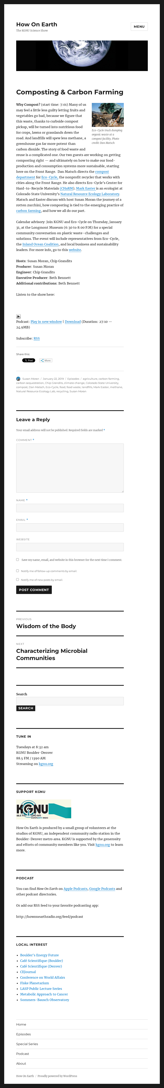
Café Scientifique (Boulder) (41, 961)
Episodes (73, 378)
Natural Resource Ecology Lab (35, 391)
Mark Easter (86, 188)
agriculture (90, 378)
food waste (74, 387)
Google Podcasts (102, 889)
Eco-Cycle (52, 387)
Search (21, 694)
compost (22, 387)
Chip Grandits (54, 382)
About (21, 1063)
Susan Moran (30, 378)
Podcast (22, 1054)
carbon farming (28, 211)
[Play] (70, 316)
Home (21, 1024)
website (75, 250)
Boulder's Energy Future (39, 955)
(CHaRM (66, 188)
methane (116, 387)
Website (23, 539)
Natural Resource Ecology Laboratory (89, 194)
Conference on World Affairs (42, 977)
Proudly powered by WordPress (57, 1076)
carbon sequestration (30, 382)
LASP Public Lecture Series (41, 989)
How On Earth (36, 24)
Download (73, 322)
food (62, 387)
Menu (139, 27)
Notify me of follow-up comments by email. (49, 571)
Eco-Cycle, (49, 177)
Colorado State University (102, 382)
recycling (62, 391)
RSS (37, 338)
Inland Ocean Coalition (40, 244)
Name (22, 500)
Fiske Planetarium (34, 983)
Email (22, 520)
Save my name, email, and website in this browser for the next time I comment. (72, 560)
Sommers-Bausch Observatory (44, 1000)
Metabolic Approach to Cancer (44, 994)
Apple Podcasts (75, 889)
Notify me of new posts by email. (42, 579)
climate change (74, 382)
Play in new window (46, 322)
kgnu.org (46, 764)
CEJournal (28, 972)
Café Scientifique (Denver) (41, 966)
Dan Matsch (36, 387)
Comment (25, 440)
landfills (87, 387)
